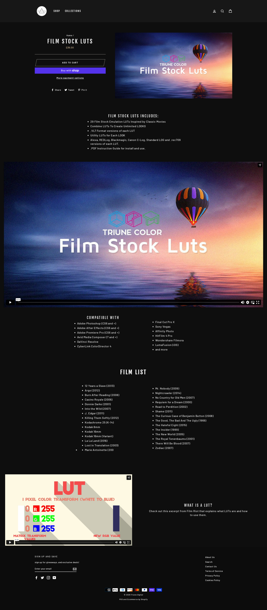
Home (69, 35)
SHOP (57, 10)
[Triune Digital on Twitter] (42, 577)
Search (208, 562)
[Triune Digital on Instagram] (48, 577)
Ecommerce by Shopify (137, 599)
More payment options (70, 77)
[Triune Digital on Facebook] (36, 577)
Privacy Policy (212, 575)
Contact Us (211, 566)
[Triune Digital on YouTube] (54, 577)
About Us (210, 557)
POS (121, 599)
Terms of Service (214, 571)
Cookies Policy (212, 580)
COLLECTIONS (73, 10)
